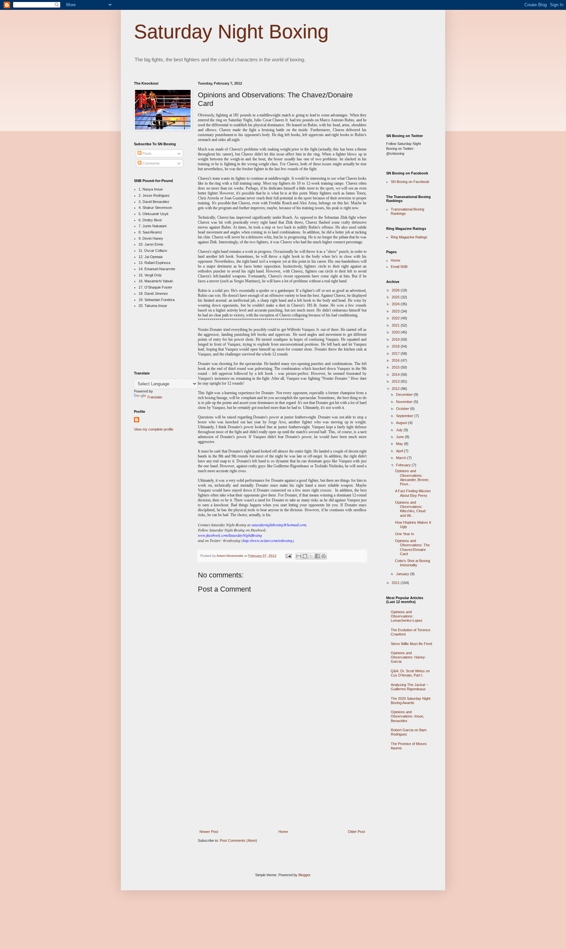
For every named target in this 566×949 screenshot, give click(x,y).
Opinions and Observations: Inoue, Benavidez (407, 716)
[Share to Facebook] (317, 556)
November (405, 402)
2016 (396, 360)
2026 (396, 290)
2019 (396, 339)
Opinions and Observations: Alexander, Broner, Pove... (412, 477)
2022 (396, 318)
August (402, 423)
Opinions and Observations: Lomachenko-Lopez (407, 616)
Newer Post (208, 832)
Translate (154, 397)
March (401, 458)
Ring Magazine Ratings (409, 237)
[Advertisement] (282, 781)
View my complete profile (153, 429)
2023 (396, 311)
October (403, 409)
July (400, 430)
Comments (151, 163)
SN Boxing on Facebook (410, 182)
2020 (396, 332)
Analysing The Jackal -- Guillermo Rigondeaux (409, 687)
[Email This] (298, 556)
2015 (396, 367)
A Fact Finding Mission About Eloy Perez (413, 493)
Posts (147, 153)
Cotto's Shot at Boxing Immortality (412, 563)
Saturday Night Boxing (231, 32)
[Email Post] (288, 555)
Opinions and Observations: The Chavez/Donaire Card (412, 547)
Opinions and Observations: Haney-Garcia (408, 657)
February (404, 465)
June (400, 437)
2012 (396, 389)
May (400, 444)
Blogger (304, 875)
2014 (396, 374)
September (405, 416)
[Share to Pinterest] (323, 556)
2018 (396, 346)
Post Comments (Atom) (238, 840)
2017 (396, 353)
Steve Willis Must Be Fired (411, 644)
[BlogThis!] (305, 556)
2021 (396, 325)
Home (283, 832)
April (400, 451)
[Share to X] (311, 556)
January (403, 574)
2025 (396, 297)
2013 (396, 381)
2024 (396, 304)
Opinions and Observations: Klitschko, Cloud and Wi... (410, 508)
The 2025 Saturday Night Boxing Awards (410, 701)
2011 (396, 583)
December (405, 394)
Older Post (356, 832)
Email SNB (399, 267)
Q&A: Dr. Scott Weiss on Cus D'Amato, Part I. (410, 673)
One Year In (404, 534)
